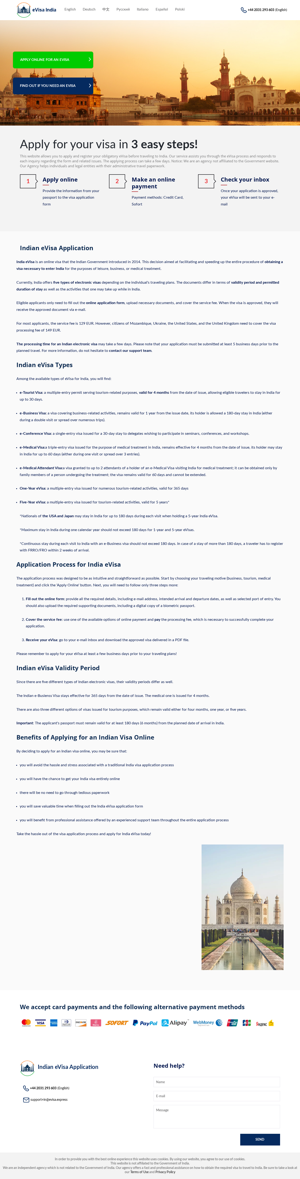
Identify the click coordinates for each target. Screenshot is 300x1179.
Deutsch (89, 9)
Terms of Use (139, 1172)
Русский (123, 9)
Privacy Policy (165, 1172)
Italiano (143, 9)
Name (160, 1082)
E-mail (160, 1096)
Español (162, 9)
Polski (180, 9)
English (70, 9)
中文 (105, 9)
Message (162, 1110)
